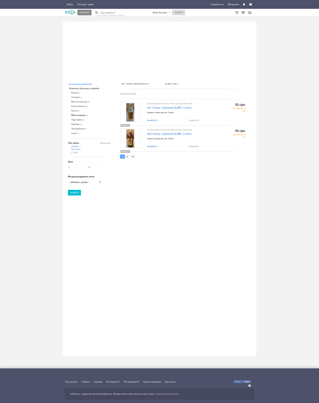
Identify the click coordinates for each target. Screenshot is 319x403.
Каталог (84, 12)
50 (127, 156)
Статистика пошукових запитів (109, 15)
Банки (75, 92)
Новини (86, 381)
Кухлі (75, 110)
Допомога (170, 381)
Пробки (76, 124)
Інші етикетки (79, 106)
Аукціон (75, 146)
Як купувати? (113, 381)
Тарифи (98, 381)
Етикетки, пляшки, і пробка (172, 103)
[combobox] (162, 13)
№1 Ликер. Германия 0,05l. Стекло (169, 107)
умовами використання (167, 393)
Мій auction (233, 4)
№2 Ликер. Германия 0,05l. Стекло (169, 134)
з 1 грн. (74, 152)
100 (132, 156)
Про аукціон (71, 381)
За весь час (171, 84)
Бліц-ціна (75, 149)
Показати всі (105, 143)
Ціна (70, 161)
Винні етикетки (80, 101)
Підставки (77, 119)
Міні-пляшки (79, 115)
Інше (75, 133)
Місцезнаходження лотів (81, 176)
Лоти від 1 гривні (85, 4)
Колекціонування (154, 103)
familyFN (151, 120)
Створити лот (217, 4)
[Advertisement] (159, 49)
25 (122, 156)
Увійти (70, 4)
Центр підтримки (152, 381)
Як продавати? (131, 381)
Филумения (78, 128)
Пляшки (76, 97)
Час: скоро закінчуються (134, 84)
